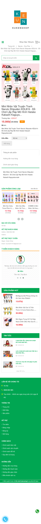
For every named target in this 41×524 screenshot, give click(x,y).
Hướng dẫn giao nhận (10, 472)
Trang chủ (6, 407)
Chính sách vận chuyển (10, 448)
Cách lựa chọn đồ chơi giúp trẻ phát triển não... (26, 362)
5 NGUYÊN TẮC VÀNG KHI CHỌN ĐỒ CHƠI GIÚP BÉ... (26, 341)
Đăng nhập (23, 42)
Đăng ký (31, 42)
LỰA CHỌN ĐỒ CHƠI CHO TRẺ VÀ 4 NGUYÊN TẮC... (26, 352)
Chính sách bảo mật (9, 445)
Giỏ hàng (6, 434)
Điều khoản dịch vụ (9, 475)
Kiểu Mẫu (5, 138)
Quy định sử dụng (9, 455)
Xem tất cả (34, 188)
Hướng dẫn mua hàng (10, 466)
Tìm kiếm (6, 424)
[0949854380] (37, 511)
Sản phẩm (6, 413)
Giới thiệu (6, 410)
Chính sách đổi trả (9, 451)
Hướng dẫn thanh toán (10, 469)
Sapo (36, 481)
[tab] (20, 152)
